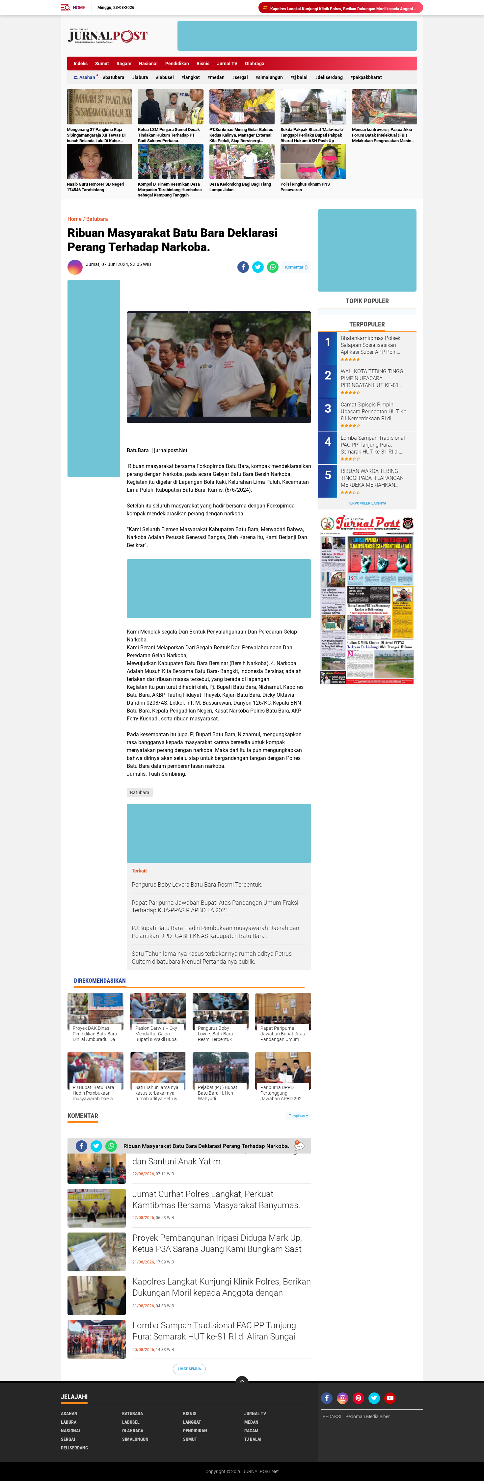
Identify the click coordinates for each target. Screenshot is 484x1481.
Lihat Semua (189, 1369)
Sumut (102, 63)
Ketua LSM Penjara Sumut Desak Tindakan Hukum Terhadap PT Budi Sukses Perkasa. (169, 135)
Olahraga (254, 63)
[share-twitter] (258, 267)
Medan (217, 77)
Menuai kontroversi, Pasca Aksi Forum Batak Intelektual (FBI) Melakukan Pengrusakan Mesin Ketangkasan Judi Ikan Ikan (382, 135)
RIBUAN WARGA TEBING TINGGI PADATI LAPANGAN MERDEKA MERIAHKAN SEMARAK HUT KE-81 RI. (372, 478)
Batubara (114, 77)
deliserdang (330, 77)
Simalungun (270, 77)
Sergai (241, 77)
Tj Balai (300, 77)
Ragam (124, 63)
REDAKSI (332, 1416)
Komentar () (296, 267)
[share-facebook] (243, 267)
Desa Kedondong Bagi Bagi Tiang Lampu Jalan (240, 187)
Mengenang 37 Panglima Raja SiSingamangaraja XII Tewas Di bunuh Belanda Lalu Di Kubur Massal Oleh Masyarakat (96, 135)
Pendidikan (177, 63)
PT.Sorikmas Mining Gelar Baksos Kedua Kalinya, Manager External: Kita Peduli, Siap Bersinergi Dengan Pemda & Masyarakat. (241, 135)
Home (79, 7)
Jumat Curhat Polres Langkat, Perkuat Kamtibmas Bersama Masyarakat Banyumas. (216, 1199)
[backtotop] (242, 1382)
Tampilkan (297, 1116)
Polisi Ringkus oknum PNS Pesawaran (305, 187)
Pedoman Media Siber (367, 1416)
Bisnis (203, 63)
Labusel (166, 77)
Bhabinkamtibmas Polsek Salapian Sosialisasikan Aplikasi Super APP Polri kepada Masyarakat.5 (370, 345)
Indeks (81, 63)
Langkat (192, 77)
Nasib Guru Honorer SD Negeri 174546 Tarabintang (95, 187)
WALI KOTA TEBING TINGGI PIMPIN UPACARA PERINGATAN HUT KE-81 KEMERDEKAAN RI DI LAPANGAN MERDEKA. (373, 378)
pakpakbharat (367, 77)
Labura (141, 77)
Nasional (148, 63)
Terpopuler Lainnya (367, 503)
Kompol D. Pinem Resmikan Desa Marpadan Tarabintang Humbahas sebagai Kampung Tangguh (170, 190)
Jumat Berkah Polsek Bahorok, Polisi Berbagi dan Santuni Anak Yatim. (215, 1155)
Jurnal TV (227, 63)
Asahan (87, 77)
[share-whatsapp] (273, 267)
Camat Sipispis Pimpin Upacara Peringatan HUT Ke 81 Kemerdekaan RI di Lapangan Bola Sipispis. (373, 412)
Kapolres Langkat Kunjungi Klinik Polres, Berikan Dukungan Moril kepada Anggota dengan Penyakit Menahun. (343, 7)
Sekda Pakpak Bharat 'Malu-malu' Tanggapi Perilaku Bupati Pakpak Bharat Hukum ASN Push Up (312, 135)
